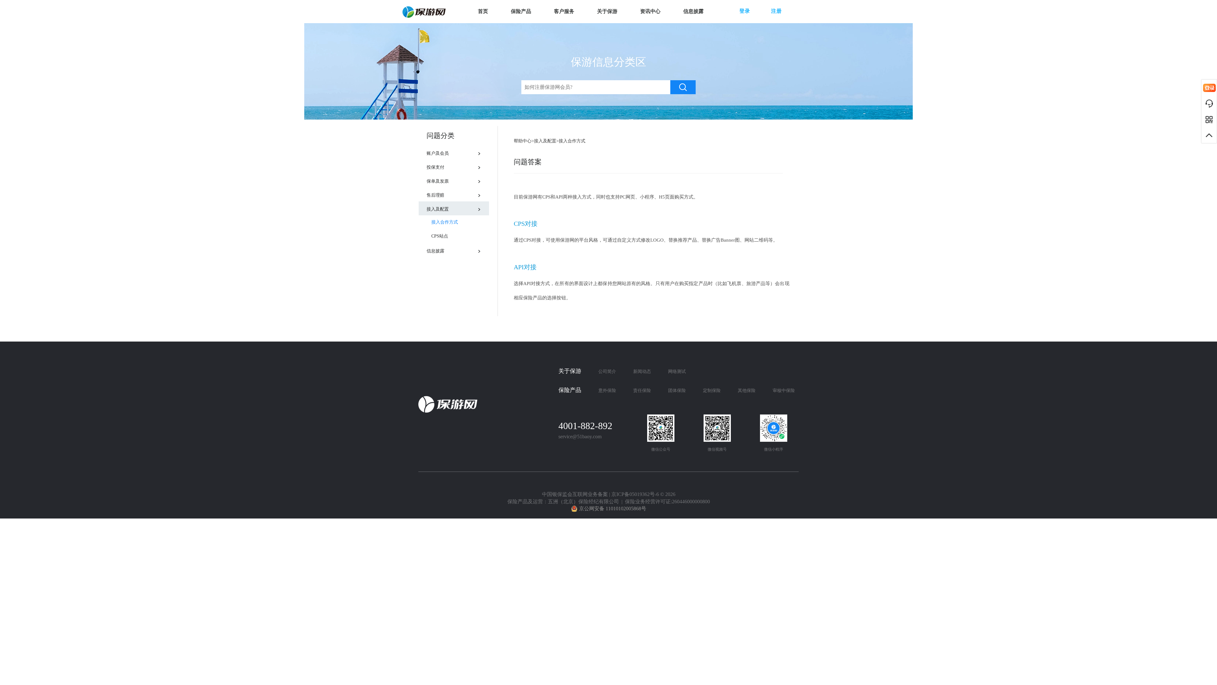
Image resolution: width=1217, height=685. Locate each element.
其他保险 (747, 390)
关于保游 (607, 11)
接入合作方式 (444, 222)
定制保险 (712, 390)
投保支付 (435, 167)
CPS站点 (439, 236)
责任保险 (642, 390)
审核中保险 (784, 390)
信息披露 (693, 11)
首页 (483, 11)
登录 (744, 11)
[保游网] (424, 12)
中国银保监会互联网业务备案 (575, 494)
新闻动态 (642, 371)
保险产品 (521, 11)
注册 (776, 11)
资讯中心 (650, 11)
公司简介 (607, 371)
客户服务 (564, 11)
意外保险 (607, 390)
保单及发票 (438, 181)
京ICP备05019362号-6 (635, 494)
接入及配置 (438, 209)
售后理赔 (435, 195)
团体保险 (677, 390)
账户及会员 (438, 153)
